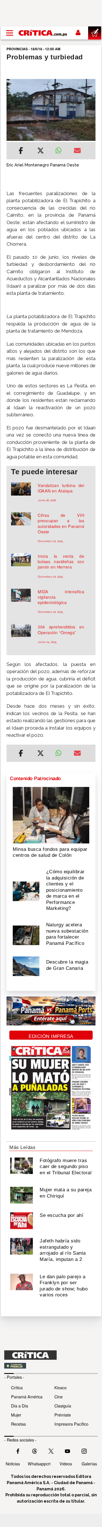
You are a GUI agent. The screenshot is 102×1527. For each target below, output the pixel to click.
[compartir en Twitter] (40, 151)
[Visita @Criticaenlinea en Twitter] (34, 1450)
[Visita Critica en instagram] (84, 1450)
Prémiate (62, 1415)
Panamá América (26, 1396)
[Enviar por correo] (77, 151)
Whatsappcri (39, 1464)
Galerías (89, 1464)
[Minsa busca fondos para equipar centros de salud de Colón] (51, 814)
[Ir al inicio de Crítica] (43, 33)
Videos (66, 1464)
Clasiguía (62, 1406)
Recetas (18, 1424)
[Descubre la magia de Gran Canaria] (26, 965)
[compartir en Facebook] (21, 151)
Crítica (17, 1387)
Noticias (13, 1464)
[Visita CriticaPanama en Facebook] (17, 1450)
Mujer (16, 1415)
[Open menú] (9, 33)
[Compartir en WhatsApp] (60, 149)
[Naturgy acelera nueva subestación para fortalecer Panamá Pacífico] (26, 934)
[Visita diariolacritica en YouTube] (67, 1450)
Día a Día (19, 1406)
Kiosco (60, 1387)
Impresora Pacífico (71, 1424)
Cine (58, 1396)
